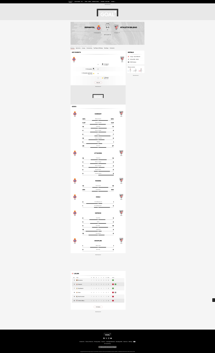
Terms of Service (89, 341)
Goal (87, 351)
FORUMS (102, 1)
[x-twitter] (106, 338)
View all (98, 82)
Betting (130, 341)
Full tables (98, 306)
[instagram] (109, 338)
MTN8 (86, 1)
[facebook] (104, 338)
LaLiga (107, 23)
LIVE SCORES (77, 1)
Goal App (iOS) (119, 341)
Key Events (78, 48)
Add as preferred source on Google (108, 347)
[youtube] (111, 338)
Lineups (83, 48)
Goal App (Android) (110, 341)
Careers (103, 341)
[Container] (86, 27)
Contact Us (81, 341)
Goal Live (125, 341)
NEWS (89, 1)
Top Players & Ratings (98, 48)
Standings (106, 48)
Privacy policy (97, 341)
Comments (112, 48)
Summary (73, 48)
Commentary (89, 48)
